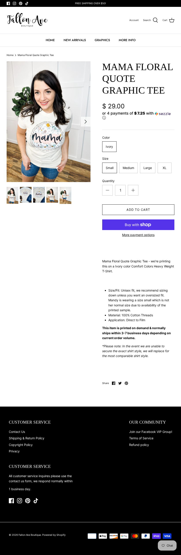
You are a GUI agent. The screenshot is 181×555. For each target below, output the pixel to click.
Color (106, 137)
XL (164, 168)
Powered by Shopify (54, 534)
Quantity (108, 181)
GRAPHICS (102, 40)
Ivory (109, 146)
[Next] (85, 122)
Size (105, 158)
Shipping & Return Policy (26, 438)
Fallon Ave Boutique (30, 534)
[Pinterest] (20, 3)
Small (109, 168)
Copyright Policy (21, 445)
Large (147, 168)
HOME (50, 40)
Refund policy (139, 445)
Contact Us (17, 432)
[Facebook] (8, 3)
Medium (128, 168)
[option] (48, 121)
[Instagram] (14, 3)
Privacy (14, 451)
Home (10, 55)
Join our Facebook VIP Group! (150, 432)
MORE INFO (127, 40)
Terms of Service (141, 438)
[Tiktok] (26, 3)
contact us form (20, 481)
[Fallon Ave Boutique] (28, 20)
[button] (137, 115)
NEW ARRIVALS (75, 40)
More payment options (138, 235)
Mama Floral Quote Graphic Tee (36, 55)
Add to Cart (138, 209)
